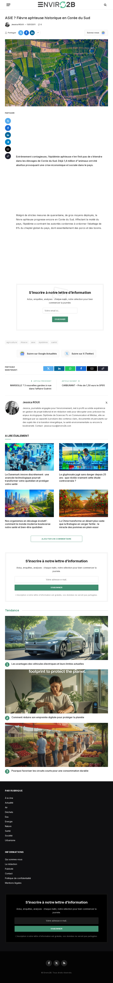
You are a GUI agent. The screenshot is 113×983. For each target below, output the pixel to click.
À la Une (9, 798)
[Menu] (8, 4)
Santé (8, 831)
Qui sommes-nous (13, 859)
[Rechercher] (105, 4)
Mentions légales (13, 883)
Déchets (9, 812)
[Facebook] (8, 128)
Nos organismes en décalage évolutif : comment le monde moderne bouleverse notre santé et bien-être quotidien (27, 524)
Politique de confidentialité (18, 878)
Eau (7, 817)
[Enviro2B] (56, 5)
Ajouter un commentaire (56, 539)
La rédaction (11, 864)
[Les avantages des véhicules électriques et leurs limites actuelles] (56, 638)
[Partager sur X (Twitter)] (20, 32)
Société (9, 835)
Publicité (9, 869)
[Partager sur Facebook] (26, 32)
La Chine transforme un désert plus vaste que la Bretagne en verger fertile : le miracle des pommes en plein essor (81, 524)
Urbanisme (10, 840)
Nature (8, 826)
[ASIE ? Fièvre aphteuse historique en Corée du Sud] (56, 72)
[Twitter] (8, 121)
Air (6, 807)
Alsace (24, 342)
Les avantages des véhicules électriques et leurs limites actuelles (47, 663)
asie (33, 342)
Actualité (9, 802)
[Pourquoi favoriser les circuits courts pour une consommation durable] (56, 745)
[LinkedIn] (8, 135)
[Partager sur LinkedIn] (32, 32)
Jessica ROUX (17, 24)
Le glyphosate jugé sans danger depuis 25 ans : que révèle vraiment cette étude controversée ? (82, 477)
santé (54, 342)
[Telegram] (8, 142)
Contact (9, 873)
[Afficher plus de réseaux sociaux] (37, 32)
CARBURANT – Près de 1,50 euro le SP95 (83, 385)
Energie (9, 821)
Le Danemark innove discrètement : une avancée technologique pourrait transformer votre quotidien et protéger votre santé (27, 479)
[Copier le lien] (8, 156)
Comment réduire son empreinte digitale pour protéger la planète (47, 717)
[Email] (8, 149)
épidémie (43, 342)
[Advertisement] (63, 132)
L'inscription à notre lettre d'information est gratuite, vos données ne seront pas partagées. (56, 595)
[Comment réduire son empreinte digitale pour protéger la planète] (56, 691)
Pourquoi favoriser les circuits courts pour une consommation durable (49, 770)
